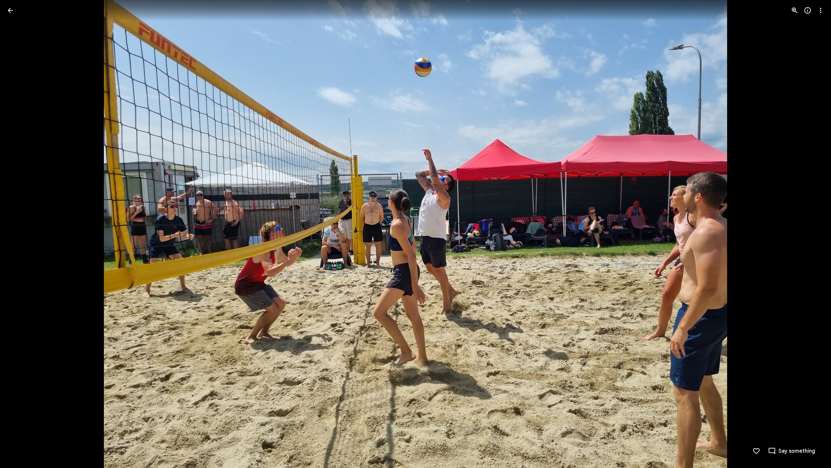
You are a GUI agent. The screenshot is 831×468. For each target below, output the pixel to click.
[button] (18, 234)
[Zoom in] (794, 10)
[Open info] (807, 10)
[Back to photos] (10, 10)
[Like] (756, 451)
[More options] (820, 10)
